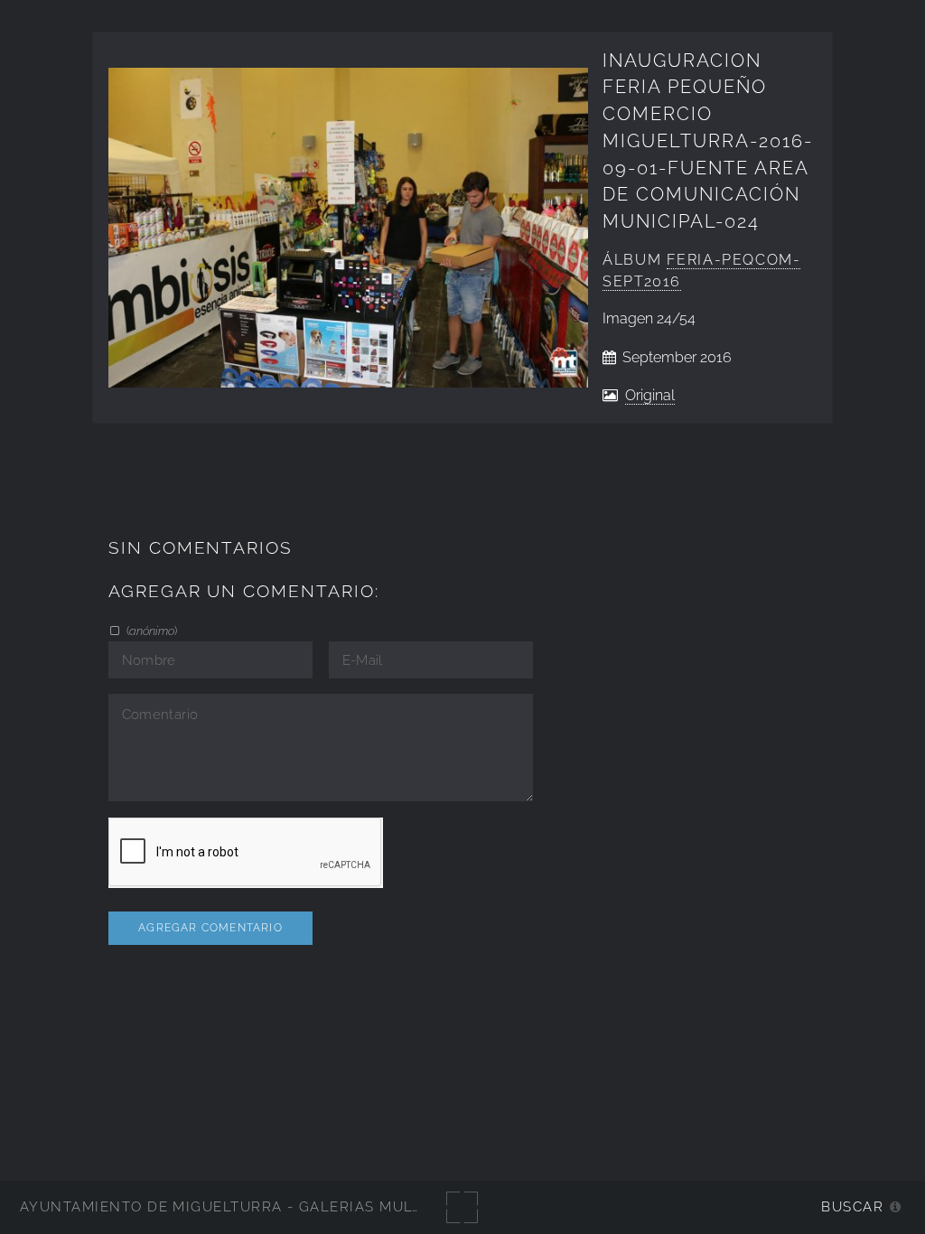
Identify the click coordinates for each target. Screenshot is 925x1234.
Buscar (852, 1206)
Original (650, 395)
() (150, 630)
